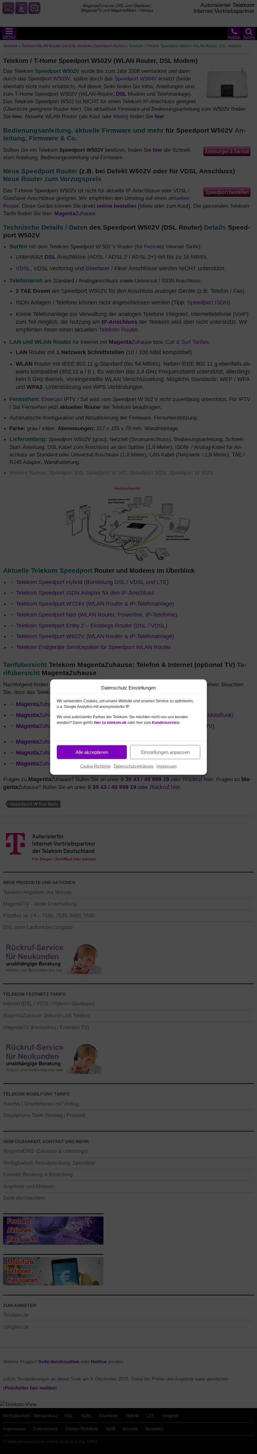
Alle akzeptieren (92, 752)
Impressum (166, 766)
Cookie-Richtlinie (95, 766)
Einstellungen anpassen (165, 752)
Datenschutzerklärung (133, 766)
